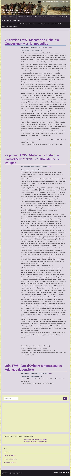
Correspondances (40, 16)
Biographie (11, 16)
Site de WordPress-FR (10, 462)
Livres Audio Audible (22, 23)
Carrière (30, 16)
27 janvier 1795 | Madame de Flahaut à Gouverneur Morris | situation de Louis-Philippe (32, 159)
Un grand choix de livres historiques (35, 439)
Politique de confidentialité (61, 472)
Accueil (4, 16)
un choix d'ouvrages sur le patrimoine (35, 441)
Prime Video (32, 23)
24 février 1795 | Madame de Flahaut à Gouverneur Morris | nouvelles (32, 41)
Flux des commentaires (10, 459)
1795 (50, 47)
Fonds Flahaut (63, 16)
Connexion (7, 452)
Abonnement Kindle (56, 23)
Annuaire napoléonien (13, 20)
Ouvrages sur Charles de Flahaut (10, 26)
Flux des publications (10, 455)
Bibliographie (21, 16)
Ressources (52, 16)
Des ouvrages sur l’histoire (8, 23)
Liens (3, 20)
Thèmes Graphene (17, 473)
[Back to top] (67, 472)
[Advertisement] (35, 418)
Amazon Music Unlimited (43, 23)
